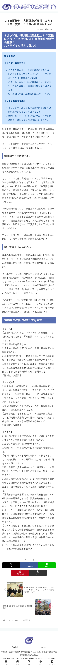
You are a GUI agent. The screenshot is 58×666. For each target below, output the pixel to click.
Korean (43, 647)
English (15, 647)
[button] (38, 573)
